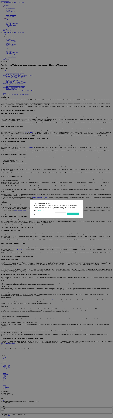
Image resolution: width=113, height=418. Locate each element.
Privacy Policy (41, 210)
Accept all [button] (73, 214)
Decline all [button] (60, 214)
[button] (38, 214)
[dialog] (56, 209)
